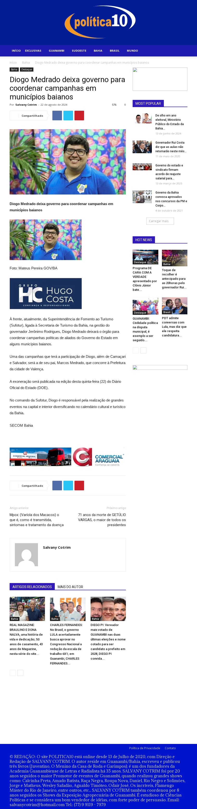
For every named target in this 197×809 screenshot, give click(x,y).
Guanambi (56, 50)
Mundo (132, 50)
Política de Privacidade (144, 748)
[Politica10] (98, 22)
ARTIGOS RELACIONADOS (32, 587)
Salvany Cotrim (26, 104)
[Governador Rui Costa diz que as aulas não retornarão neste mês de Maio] (142, 146)
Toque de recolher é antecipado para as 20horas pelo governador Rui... (174, 278)
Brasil (114, 50)
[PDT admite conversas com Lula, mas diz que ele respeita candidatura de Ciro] (175, 305)
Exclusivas (33, 50)
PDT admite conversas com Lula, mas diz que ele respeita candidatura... (174, 326)
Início (16, 50)
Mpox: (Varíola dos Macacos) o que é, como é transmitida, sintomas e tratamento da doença (37, 520)
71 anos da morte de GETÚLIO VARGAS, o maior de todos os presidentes (102, 520)
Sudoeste (79, 50)
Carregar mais (158, 221)
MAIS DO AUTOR (70, 587)
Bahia (98, 50)
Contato (170, 748)
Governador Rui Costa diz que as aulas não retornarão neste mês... (171, 147)
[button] (181, 51)
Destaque (26, 69)
